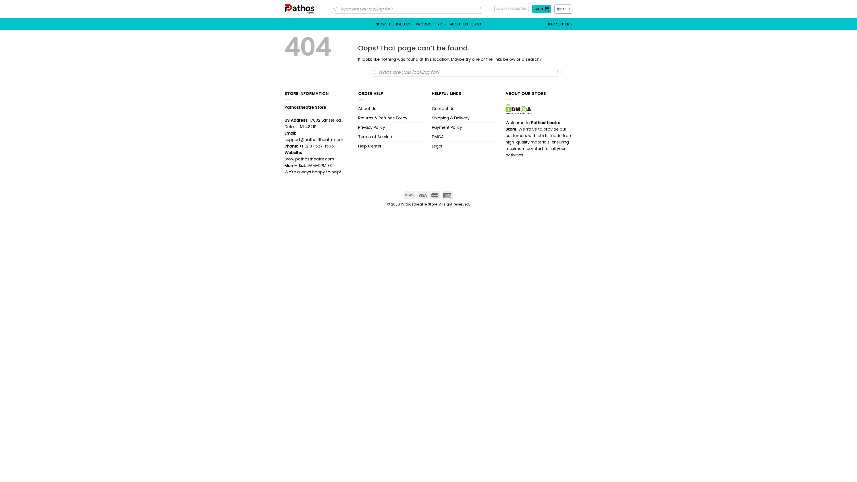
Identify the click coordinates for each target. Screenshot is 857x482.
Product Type (430, 24)
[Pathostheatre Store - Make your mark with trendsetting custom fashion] (300, 9)
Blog (476, 24)
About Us (459, 24)
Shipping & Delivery (451, 118)
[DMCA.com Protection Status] (519, 109)
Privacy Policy (371, 127)
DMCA (438, 136)
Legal (437, 146)
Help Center (558, 24)
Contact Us (443, 108)
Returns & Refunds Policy (382, 118)
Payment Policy (447, 127)
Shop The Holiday (393, 24)
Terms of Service (375, 136)
